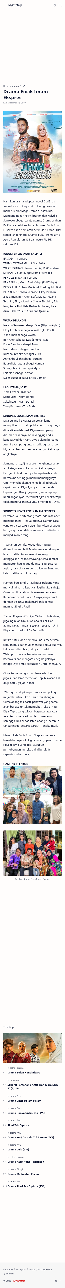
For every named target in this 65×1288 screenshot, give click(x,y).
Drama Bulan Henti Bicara (24, 1072)
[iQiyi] (20, 1169)
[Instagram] (21, 1269)
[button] (54, 4)
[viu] (19, 1095)
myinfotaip (47, 1280)
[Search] (60, 4)
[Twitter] (32, 1269)
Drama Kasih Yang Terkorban (26, 1161)
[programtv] (15, 1080)
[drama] (20, 1067)
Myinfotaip (15, 5)
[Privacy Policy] (45, 1269)
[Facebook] (8, 1269)
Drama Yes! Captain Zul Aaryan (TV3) (31, 1137)
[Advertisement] (32, 45)
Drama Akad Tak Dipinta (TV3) (26, 1186)
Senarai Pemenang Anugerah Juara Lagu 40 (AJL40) (33, 1086)
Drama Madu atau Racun (23, 1174)
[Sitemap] (10, 1273)
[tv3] (20, 1108)
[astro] (13, 1067)
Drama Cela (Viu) (18, 1149)
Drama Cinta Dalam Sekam (24, 1100)
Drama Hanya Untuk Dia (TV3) (26, 1113)
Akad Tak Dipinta (18, 1125)
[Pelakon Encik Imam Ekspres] (32, 853)
